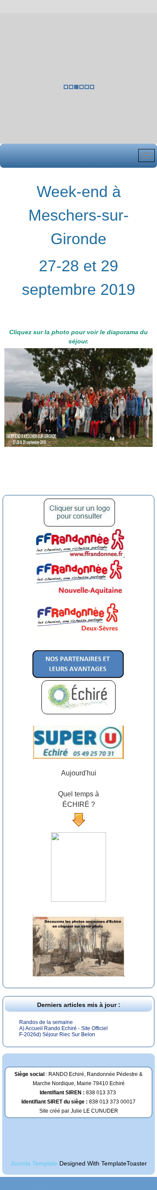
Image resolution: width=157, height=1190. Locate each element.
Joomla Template (34, 1163)
